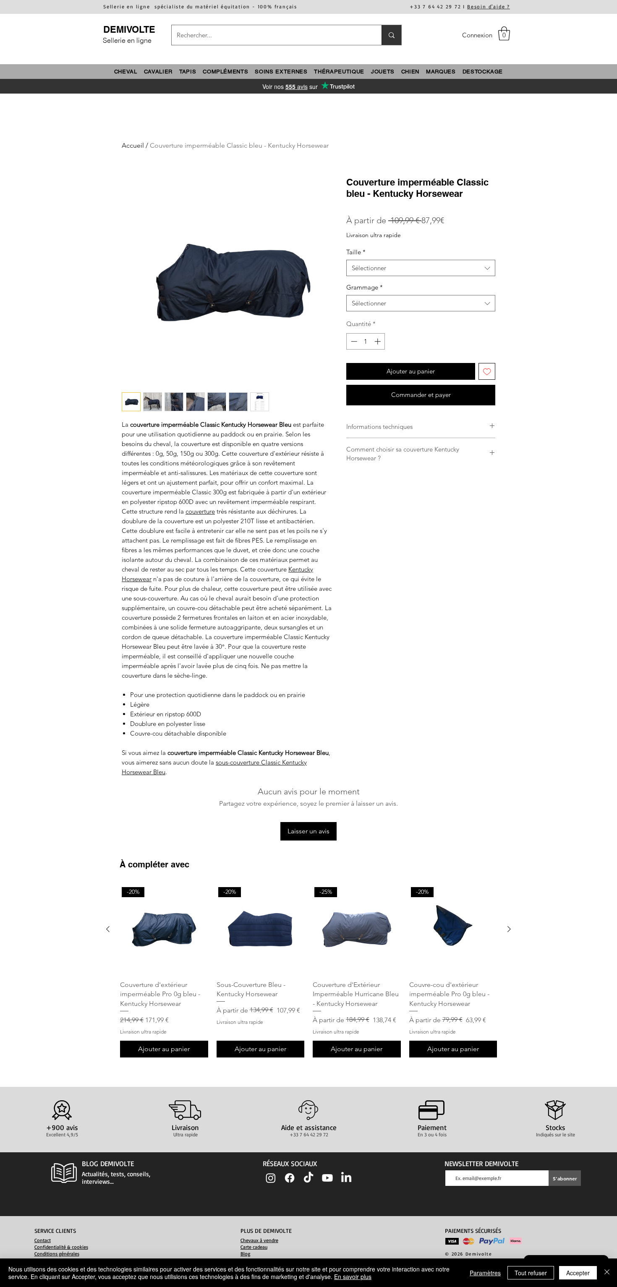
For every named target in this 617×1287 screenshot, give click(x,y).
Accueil (133, 145)
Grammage (364, 287)
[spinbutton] (366, 341)
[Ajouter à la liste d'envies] (487, 371)
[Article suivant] (509, 929)
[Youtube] (327, 1178)
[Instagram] (270, 1178)
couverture (200, 511)
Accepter (578, 1273)
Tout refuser (531, 1273)
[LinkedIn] (346, 1178)
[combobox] (420, 268)
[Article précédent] (108, 929)
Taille (356, 252)
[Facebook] (289, 1178)
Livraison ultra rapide (373, 235)
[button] (504, 33)
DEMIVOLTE (129, 29)
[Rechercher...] (391, 35)
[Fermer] (607, 1272)
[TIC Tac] (308, 1178)
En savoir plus (352, 1276)
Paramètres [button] (485, 1273)
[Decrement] (353, 341)
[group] (308, 971)
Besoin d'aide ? (488, 6)
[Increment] (378, 341)
